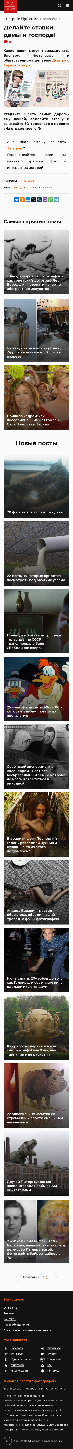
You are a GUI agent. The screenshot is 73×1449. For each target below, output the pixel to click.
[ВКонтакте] (16, 199)
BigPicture (29, 19)
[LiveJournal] (39, 199)
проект (32, 187)
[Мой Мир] (28, 199)
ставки (47, 187)
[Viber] (45, 199)
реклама (50, 19)
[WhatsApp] (50, 199)
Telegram (15, 148)
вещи (18, 187)
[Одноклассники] (22, 199)
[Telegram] (56, 199)
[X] (33, 199)
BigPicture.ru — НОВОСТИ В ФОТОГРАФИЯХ (35, 1388)
